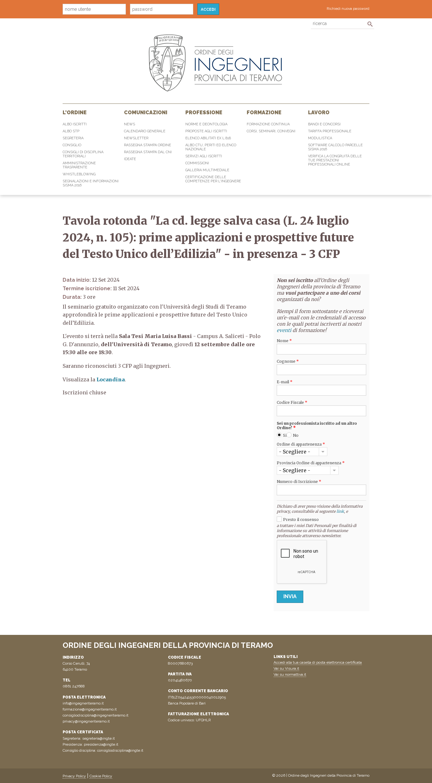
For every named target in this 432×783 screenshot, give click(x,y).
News (129, 124)
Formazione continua (268, 124)
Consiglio (72, 145)
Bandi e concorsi (324, 124)
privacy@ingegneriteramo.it (86, 721)
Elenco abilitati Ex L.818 (208, 138)
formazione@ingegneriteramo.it (90, 709)
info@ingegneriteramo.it (83, 703)
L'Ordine (75, 113)
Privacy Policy (74, 776)
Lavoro (319, 113)
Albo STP (71, 131)
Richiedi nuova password (348, 8)
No (296, 435)
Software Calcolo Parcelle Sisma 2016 (335, 147)
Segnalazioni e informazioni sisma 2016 (91, 183)
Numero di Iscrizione (299, 482)
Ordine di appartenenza (301, 444)
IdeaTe (130, 159)
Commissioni (197, 163)
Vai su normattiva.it (290, 674)
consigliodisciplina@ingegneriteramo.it (95, 715)
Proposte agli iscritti (206, 131)
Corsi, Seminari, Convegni (271, 131)
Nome (284, 341)
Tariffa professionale (329, 131)
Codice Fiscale (292, 402)
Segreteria (73, 138)
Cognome (288, 361)
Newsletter (136, 138)
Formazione (264, 113)
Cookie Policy (100, 776)
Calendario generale (144, 131)
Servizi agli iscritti (203, 156)
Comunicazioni (145, 113)
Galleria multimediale (207, 170)
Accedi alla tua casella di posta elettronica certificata (318, 662)
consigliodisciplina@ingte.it (120, 750)
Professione (203, 113)
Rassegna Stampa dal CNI (148, 152)
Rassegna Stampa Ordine (147, 145)
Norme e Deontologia (206, 124)
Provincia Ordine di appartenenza (311, 463)
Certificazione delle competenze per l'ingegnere (213, 179)
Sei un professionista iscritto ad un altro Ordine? (317, 425)
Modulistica (320, 138)
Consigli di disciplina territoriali (83, 154)
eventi (284, 330)
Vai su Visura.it (286, 668)
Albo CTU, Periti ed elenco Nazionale (210, 147)
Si (285, 435)
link (340, 511)
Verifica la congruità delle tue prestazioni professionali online (335, 160)
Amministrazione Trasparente (79, 165)
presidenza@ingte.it (101, 744)
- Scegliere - (294, 451)
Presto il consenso (301, 519)
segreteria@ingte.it (98, 738)
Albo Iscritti (75, 124)
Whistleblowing (79, 174)
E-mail (285, 382)
